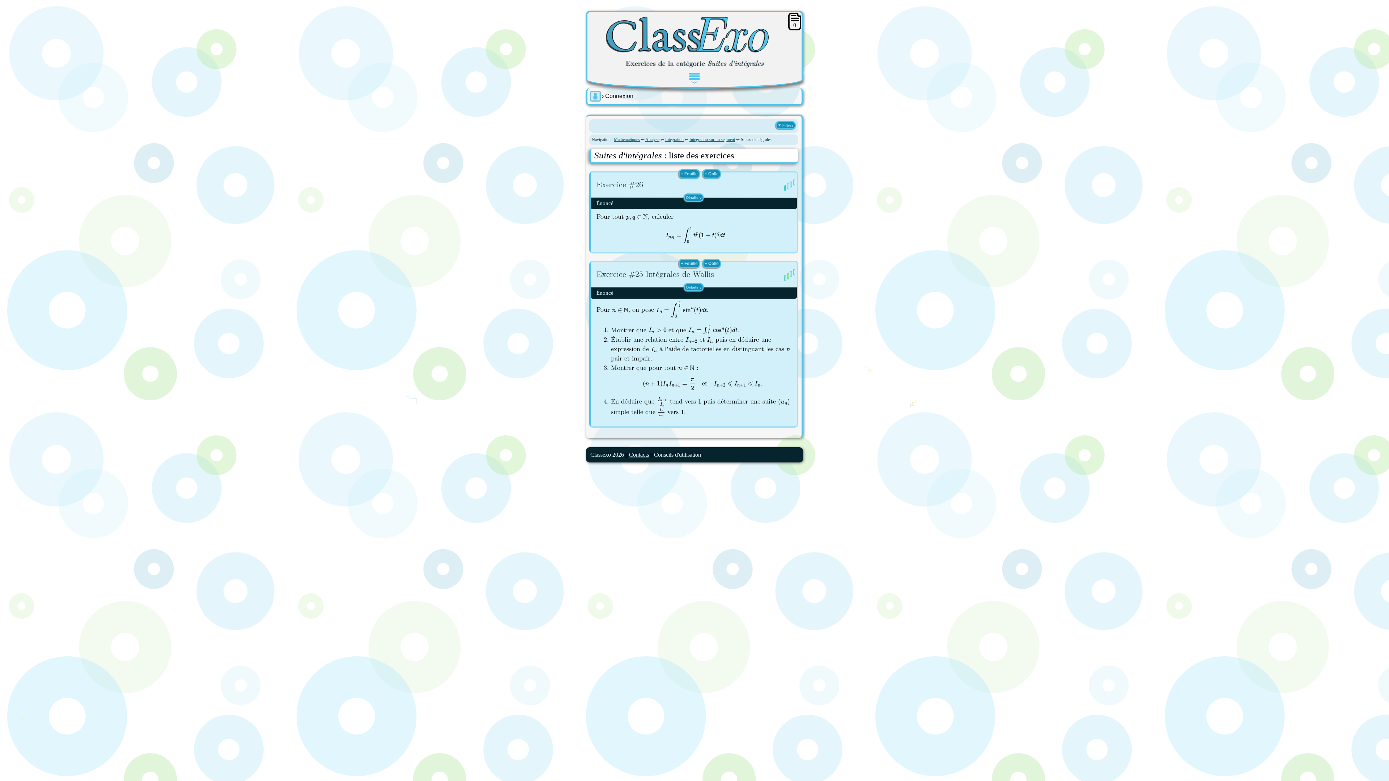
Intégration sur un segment (712, 139)
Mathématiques (627, 139)
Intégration (674, 139)
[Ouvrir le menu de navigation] (694, 78)
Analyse (652, 139)
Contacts (639, 455)
